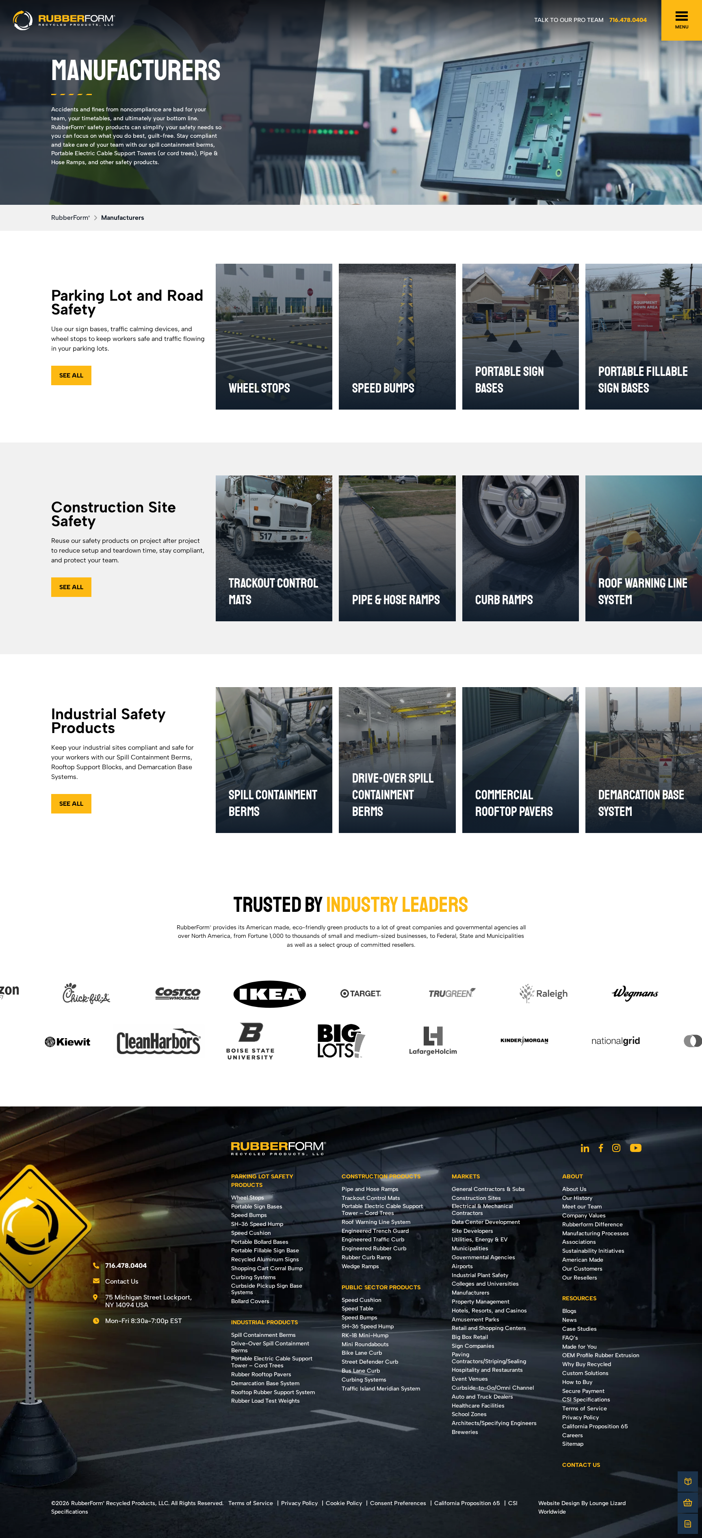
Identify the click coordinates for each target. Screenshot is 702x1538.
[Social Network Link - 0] (585, 1149)
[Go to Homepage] (64, 20)
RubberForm (70, 217)
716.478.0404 (628, 20)
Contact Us (122, 1281)
